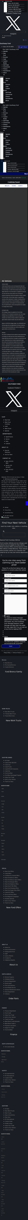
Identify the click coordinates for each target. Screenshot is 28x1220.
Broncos (4, 660)
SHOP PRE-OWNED (7, 757)
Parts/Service (6, 70)
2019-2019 (18, 177)
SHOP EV (4, 1070)
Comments (7, 593)
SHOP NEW (5, 1106)
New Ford (4, 54)
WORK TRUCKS (6, 708)
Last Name (7, 578)
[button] (2, 76)
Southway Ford (5, 43)
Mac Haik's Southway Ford (11, 49)
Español (3, 37)
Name (6, 636)
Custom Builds (5, 62)
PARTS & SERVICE (6, 974)
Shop (3, 417)
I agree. (8, 616)
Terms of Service (17, 652)
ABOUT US (5, 944)
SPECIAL (4, 868)
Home (3, 177)
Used (14, 177)
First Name (7, 573)
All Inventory (9, 177)
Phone (6, 588)
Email (6, 583)
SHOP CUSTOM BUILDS (8, 1044)
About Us (5, 73)
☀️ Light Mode (22, 47)
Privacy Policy (7, 652)
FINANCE (4, 1008)
